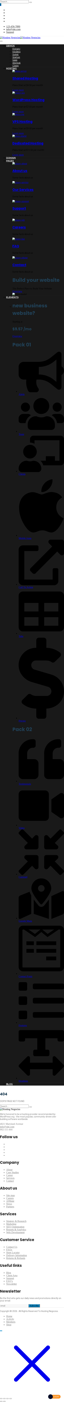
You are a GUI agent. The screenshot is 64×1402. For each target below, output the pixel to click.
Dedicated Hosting (27, 143)
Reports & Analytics (16, 1229)
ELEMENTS (12, 297)
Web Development (15, 1232)
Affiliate (10, 1201)
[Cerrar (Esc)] (10, 1398)
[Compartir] (7, 1398)
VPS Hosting (22, 121)
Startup (16, 57)
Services (10, 1178)
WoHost (16, 62)
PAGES (10, 160)
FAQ (15, 246)
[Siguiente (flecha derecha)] (4, 1401)
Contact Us (11, 1247)
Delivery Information (16, 1255)
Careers (19, 227)
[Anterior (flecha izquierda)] (1, 1401)
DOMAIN (11, 157)
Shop (8, 1324)
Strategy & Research (16, 1221)
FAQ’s (9, 1281)
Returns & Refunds (15, 1258)
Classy (15, 65)
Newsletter (11, 1284)
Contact (19, 265)
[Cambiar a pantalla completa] (4, 1398)
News (9, 1203)
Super (15, 54)
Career (9, 1175)
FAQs (9, 1249)
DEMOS (10, 45)
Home (9, 1316)
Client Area (11, 1275)
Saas (14, 60)
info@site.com (13, 29)
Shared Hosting (25, 78)
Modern (16, 51)
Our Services (23, 189)
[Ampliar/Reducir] (1, 1398)
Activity (10, 1319)
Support (10, 32)
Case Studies (12, 1172)
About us (19, 170)
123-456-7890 (13, 26)
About (9, 1169)
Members (10, 1322)
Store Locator (13, 1252)
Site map (10, 1195)
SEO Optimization (15, 1226)
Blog (8, 1272)
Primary (16, 48)
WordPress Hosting (28, 100)
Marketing (11, 1224)
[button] (0, 4)
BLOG (9, 1084)
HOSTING (11, 68)
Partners (10, 1206)
